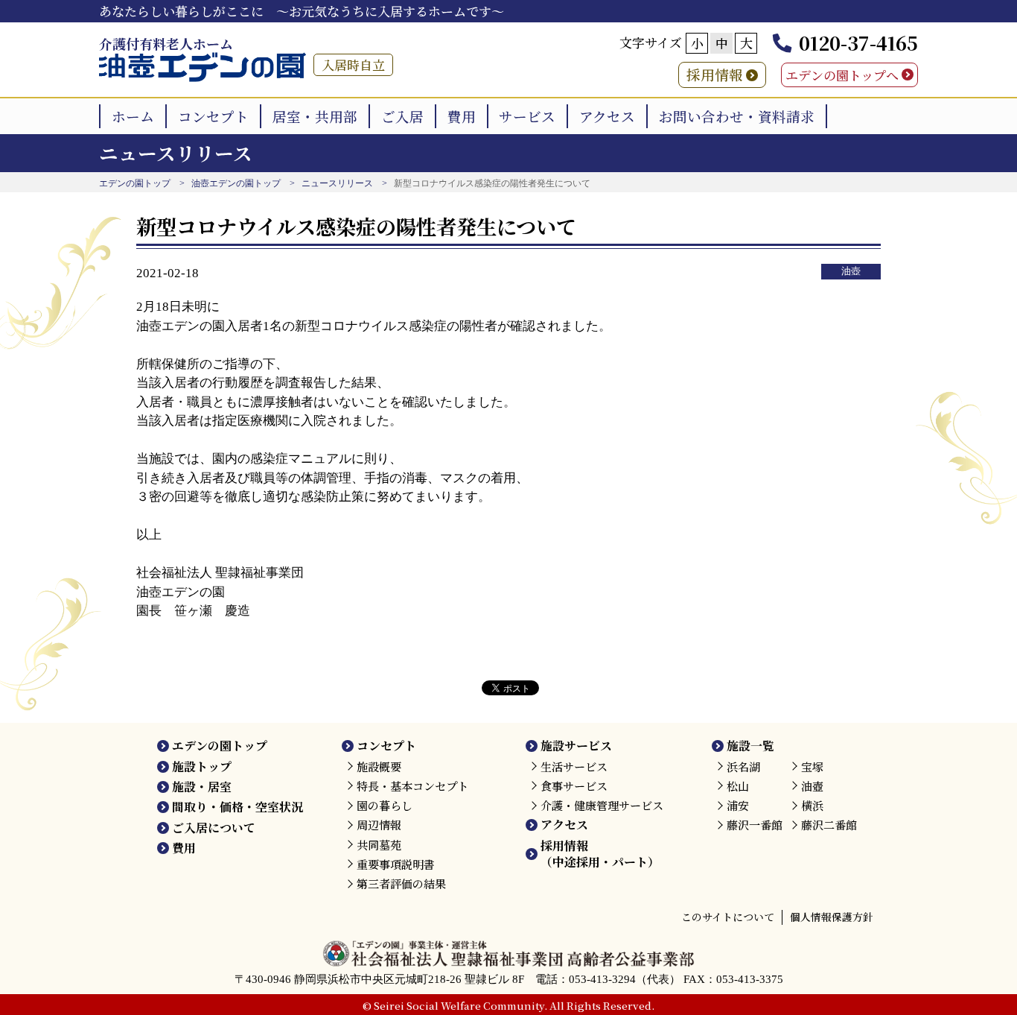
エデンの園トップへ (842, 75)
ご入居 (402, 116)
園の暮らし (384, 805)
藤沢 (754, 824)
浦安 (738, 805)
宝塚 (812, 766)
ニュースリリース (337, 183)
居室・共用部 (314, 116)
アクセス (607, 116)
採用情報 (714, 74)
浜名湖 (743, 766)
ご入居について (213, 827)
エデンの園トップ (134, 183)
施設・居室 (202, 786)
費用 (461, 116)
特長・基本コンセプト (412, 786)
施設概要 (379, 766)
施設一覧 (750, 745)
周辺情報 (379, 824)
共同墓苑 (379, 845)
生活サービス (574, 766)
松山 (738, 786)
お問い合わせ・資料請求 (736, 116)
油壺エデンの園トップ (236, 183)
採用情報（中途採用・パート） (600, 853)
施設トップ (202, 766)
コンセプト (213, 116)
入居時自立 (353, 64)
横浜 (812, 805)
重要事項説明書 (396, 864)
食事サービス (574, 786)
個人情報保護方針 (831, 916)
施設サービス (576, 745)
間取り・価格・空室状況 (237, 806)
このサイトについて (727, 916)
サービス (527, 116)
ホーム (133, 116)
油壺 (851, 271)
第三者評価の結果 (401, 883)
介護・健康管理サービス (602, 805)
